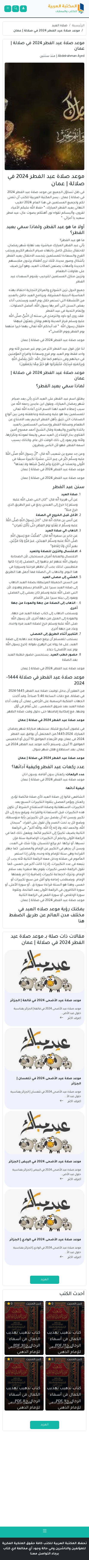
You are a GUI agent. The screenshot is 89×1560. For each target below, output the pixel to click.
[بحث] (15, 8)
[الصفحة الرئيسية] (66, 9)
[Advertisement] (44, 1478)
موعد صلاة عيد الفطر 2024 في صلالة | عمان (46, 31)
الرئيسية (78, 26)
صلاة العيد (59, 26)
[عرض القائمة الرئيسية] (7, 8)
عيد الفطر (71, 246)
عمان (64, 197)
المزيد (45, 1279)
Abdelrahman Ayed (71, 56)
